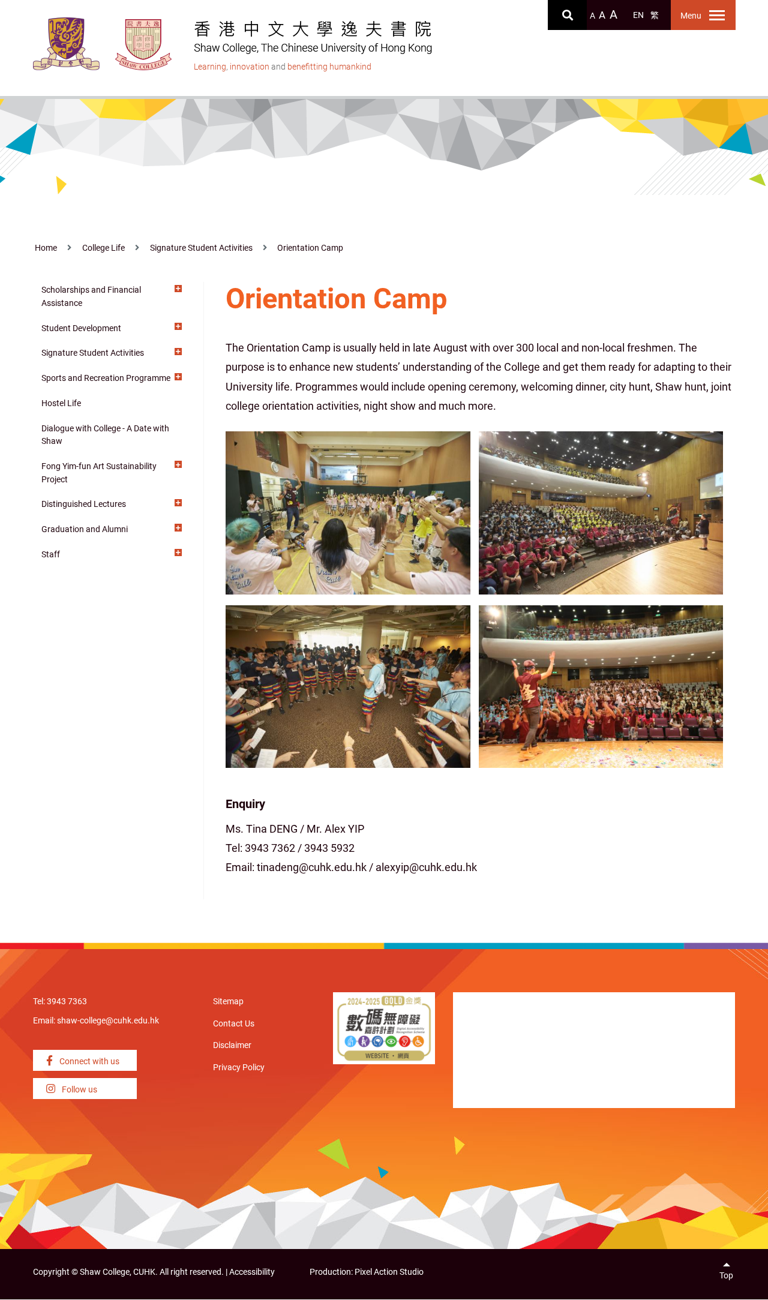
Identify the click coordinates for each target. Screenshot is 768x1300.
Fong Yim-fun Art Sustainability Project (99, 473)
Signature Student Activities (201, 248)
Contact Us (233, 1024)
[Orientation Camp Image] (348, 511)
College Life (103, 248)
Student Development (81, 328)
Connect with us (88, 1061)
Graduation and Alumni (84, 529)
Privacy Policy (239, 1067)
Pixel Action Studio (389, 1272)
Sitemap (228, 1001)
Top (726, 1276)
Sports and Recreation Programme (105, 378)
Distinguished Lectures (83, 504)
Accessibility (252, 1272)
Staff (50, 555)
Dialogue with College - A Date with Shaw (105, 435)
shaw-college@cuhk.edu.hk (108, 1021)
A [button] (592, 16)
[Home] (143, 44)
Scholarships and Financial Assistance (91, 296)
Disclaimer (232, 1045)
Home (46, 248)
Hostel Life (61, 403)
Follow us (78, 1090)
